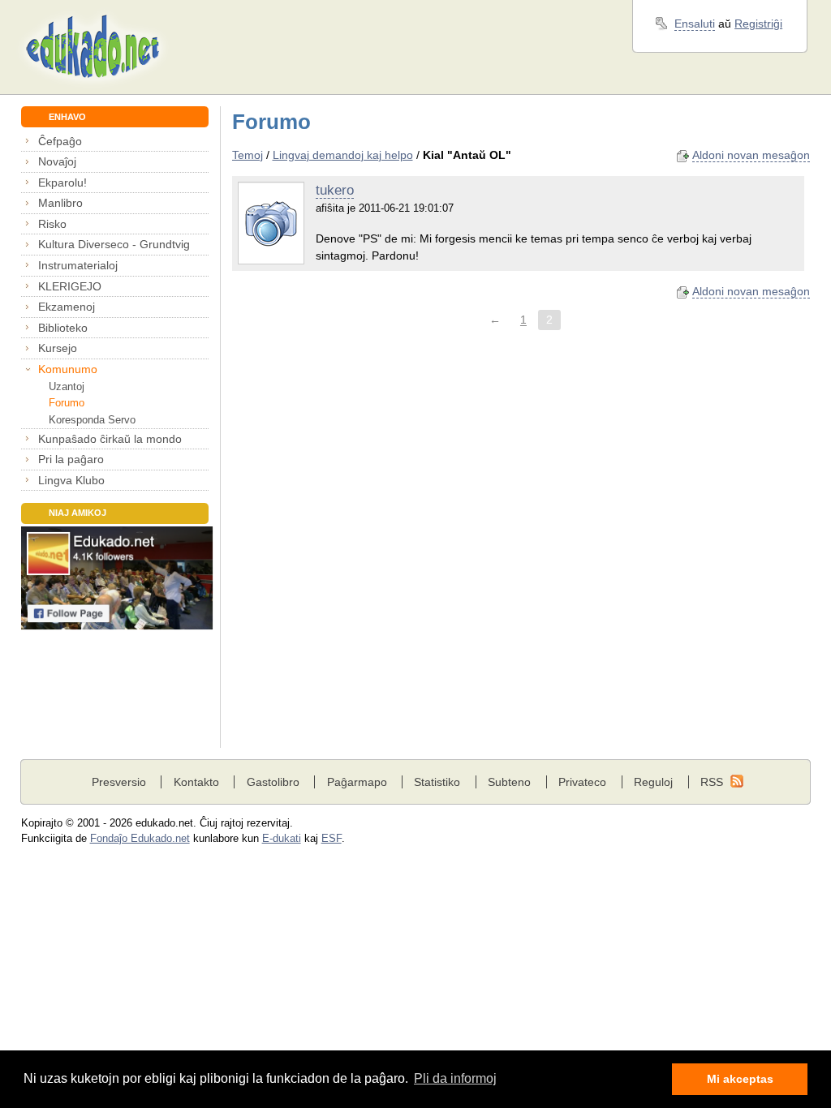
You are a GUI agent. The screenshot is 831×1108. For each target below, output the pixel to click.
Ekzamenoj (66, 306)
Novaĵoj (57, 161)
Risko (52, 223)
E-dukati (281, 838)
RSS (711, 781)
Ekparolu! (62, 182)
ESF (331, 838)
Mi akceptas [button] (740, 1078)
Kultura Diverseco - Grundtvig (114, 244)
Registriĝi (758, 23)
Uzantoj (66, 386)
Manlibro (60, 202)
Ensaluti (694, 23)
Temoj (247, 154)
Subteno (509, 781)
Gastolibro (273, 781)
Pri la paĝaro (71, 459)
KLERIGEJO (69, 286)
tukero (335, 190)
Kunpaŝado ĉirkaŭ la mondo (110, 438)
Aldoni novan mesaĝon (751, 154)
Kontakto (196, 781)
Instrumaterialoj (78, 265)
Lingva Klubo (71, 480)
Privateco (582, 781)
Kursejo (57, 347)
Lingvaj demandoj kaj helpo (343, 154)
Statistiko (437, 781)
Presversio (119, 781)
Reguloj (653, 781)
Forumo (66, 403)
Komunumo (67, 369)
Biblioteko (63, 327)
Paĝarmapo (357, 781)
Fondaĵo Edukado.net (140, 838)
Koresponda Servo (92, 420)
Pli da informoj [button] (455, 1078)
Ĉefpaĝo (60, 141)
